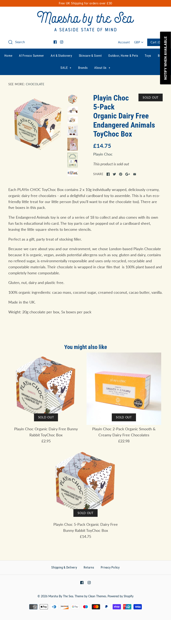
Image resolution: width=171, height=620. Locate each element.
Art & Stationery (61, 56)
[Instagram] (61, 42)
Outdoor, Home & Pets (123, 56)
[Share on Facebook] (108, 174)
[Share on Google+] (127, 174)
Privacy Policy (110, 567)
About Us (102, 68)
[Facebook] (55, 42)
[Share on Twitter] (114, 174)
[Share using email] (134, 174)
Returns (89, 567)
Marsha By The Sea (60, 596)
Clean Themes (97, 596)
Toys (148, 56)
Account (124, 42)
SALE (65, 68)
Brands (83, 68)
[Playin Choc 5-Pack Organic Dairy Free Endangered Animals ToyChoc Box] (36, 123)
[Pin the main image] (120, 174)
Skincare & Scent (90, 56)
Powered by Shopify (120, 596)
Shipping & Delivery (64, 567)
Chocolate (35, 84)
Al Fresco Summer (31, 56)
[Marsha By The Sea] (85, 13)
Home (8, 56)
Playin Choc (103, 154)
